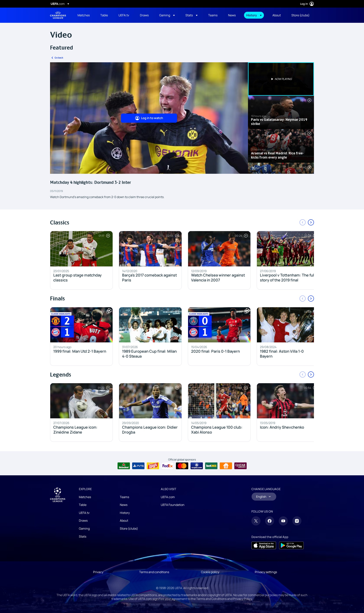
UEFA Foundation (172, 505)
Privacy (98, 572)
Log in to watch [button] (152, 118)
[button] (167, 15)
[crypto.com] (197, 465)
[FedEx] (167, 465)
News (123, 505)
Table (82, 505)
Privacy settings (266, 572)
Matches (85, 497)
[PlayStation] (138, 465)
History (125, 513)
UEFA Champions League (58, 15)
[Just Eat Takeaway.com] (226, 465)
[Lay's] (153, 465)
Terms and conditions (154, 572)
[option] (281, 79)
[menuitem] (84, 15)
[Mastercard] (182, 465)
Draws (83, 520)
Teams (124, 497)
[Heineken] (124, 465)
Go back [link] (59, 57)
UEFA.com (168, 497)
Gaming (84, 528)
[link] (83, 15)
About (124, 520)
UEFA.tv (84, 513)
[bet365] (211, 465)
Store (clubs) (129, 528)
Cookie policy (210, 572)
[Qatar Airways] (240, 465)
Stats (82, 536)
